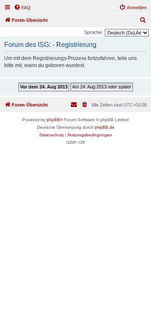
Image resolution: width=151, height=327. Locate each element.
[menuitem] (22, 8)
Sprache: (93, 32)
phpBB (53, 119)
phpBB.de (105, 127)
